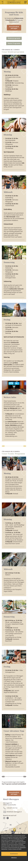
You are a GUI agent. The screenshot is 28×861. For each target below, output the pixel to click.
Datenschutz (4, 849)
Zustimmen (14, 854)
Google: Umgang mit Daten (14, 849)
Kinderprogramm (14, 38)
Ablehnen (14, 858)
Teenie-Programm (14, 43)
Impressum (22, 847)
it (2, 3)
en (2, 1)
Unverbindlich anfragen (14, 28)
